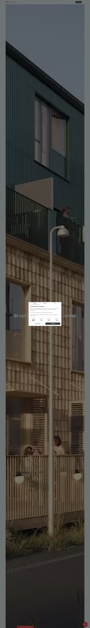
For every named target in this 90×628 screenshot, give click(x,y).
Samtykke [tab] (34, 303)
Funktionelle (41, 318)
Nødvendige (33, 318)
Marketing (56, 318)
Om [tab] (55, 303)
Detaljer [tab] (45, 303)
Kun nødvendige (37, 323)
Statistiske (48, 318)
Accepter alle (53, 323)
